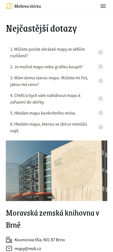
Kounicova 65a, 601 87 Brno (40, 239)
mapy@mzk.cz (28, 248)
